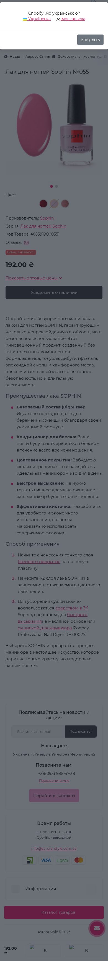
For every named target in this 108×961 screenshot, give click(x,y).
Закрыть (90, 39)
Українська (39, 18)
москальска (73, 18)
